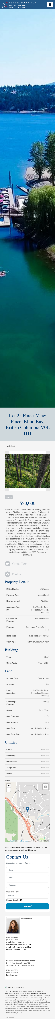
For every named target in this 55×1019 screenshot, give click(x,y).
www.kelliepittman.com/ (15, 942)
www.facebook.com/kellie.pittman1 (19, 944)
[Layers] (45, 787)
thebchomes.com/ (12, 975)
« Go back (11, 446)
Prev (7, 471)
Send (26, 906)
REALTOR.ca (12, 991)
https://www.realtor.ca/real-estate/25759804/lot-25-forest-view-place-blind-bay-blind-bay (26, 848)
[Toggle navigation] (50, 4)
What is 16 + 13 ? (12, 892)
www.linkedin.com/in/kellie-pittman (19, 947)
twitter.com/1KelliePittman (16, 949)
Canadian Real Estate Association (35, 993)
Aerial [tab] (7, 780)
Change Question (13, 900)
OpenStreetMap (22, 841)
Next (48, 471)
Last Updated (9, 1018)
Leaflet (12, 841)
